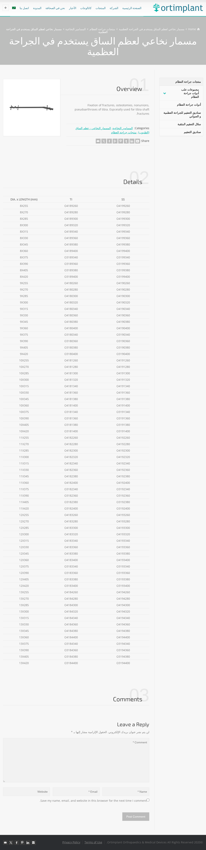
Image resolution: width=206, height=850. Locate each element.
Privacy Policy (71, 842)
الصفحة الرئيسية (131, 8)
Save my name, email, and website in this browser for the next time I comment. (93, 801)
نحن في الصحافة (55, 8)
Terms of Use (93, 842)
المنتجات (101, 8)
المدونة (37, 8)
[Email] (98, 141)
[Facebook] (109, 141)
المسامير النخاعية (122, 128)
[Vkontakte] (137, 141)
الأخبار (72, 8)
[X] (103, 141)
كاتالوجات (86, 8)
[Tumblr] (126, 141)
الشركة (114, 8)
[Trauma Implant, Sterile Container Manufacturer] (178, 8)
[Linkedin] (132, 141)
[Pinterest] (120, 141)
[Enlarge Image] (31, 107)
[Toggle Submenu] (165, 93)
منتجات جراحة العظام (124, 132)
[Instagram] (33, 842)
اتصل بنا (24, 8)
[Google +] (115, 141)
